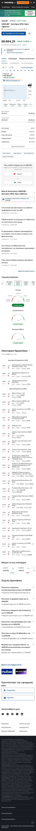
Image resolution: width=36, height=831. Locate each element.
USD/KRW (21, 568)
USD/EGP (5, 568)
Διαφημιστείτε (24, 727)
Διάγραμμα (12, 59)
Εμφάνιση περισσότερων (18, 146)
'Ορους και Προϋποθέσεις (8, 807)
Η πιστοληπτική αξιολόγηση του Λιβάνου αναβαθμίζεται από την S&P (16, 209)
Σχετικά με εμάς (24, 723)
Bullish (19, 182)
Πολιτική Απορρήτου (6, 813)
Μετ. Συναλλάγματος (27, 63)
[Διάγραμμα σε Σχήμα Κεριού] (3, 68)
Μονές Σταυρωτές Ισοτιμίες (20, 7)
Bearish (19, 174)
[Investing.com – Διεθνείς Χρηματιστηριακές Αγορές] (10, 2)
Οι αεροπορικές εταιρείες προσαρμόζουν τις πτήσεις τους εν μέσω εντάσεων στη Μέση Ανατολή (16, 233)
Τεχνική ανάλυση (9, 277)
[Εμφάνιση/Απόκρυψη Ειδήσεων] (12, 68)
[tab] (9, 283)
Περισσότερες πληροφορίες (15, 52)
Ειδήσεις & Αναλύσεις (27, 59)
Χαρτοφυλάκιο (6, 727)
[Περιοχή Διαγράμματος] (6, 68)
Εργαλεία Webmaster (8, 731)
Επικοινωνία (23, 731)
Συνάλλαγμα (6, 7)
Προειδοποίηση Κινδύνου (8, 819)
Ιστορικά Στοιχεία (14, 63)
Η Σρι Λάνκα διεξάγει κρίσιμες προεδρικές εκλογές (17, 261)
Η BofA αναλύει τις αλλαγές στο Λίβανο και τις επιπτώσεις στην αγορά (18, 221)
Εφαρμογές (5, 723)
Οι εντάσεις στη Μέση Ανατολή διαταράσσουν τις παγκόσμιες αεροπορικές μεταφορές (18, 248)
